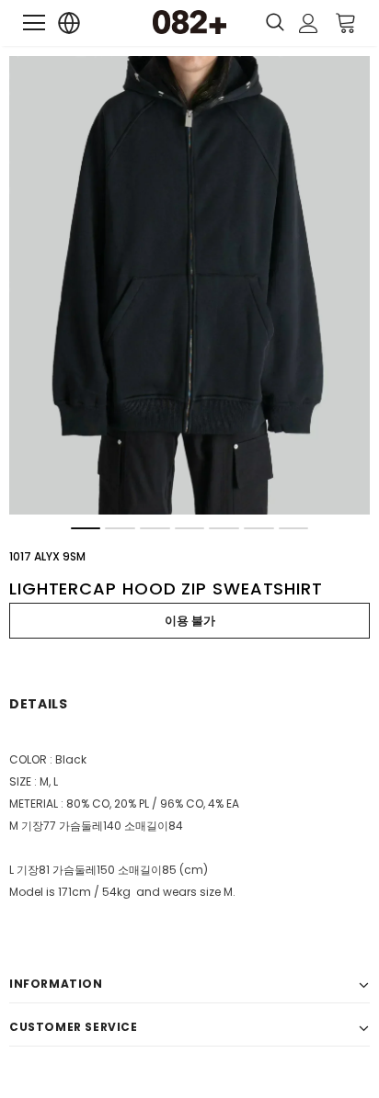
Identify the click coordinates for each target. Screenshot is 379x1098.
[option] (189, 285)
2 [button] (120, 528)
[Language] (69, 23)
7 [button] (294, 528)
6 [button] (259, 528)
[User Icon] (308, 23)
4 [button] (190, 528)
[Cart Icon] (346, 22)
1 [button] (86, 528)
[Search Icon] (275, 23)
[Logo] (189, 22)
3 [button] (155, 528)
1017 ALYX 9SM (47, 556)
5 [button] (224, 528)
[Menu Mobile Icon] (34, 23)
